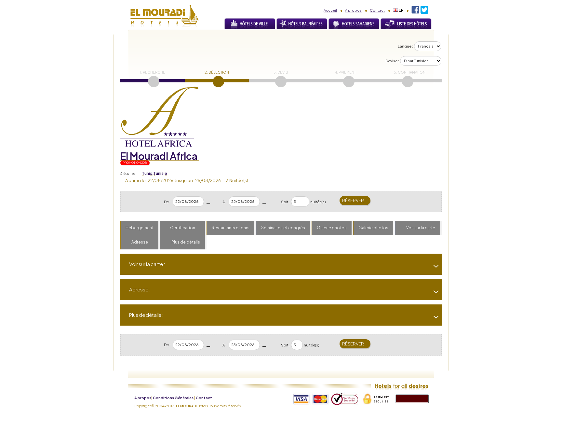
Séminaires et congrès (283, 227)
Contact (377, 10)
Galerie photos (332, 227)
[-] (433, 291)
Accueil (330, 10)
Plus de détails (185, 242)
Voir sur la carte (420, 227)
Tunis (147, 173)
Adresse (139, 242)
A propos (353, 10)
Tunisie (160, 173)
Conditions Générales (173, 398)
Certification (182, 227)
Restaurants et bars (230, 227)
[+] (433, 266)
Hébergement (140, 227)
